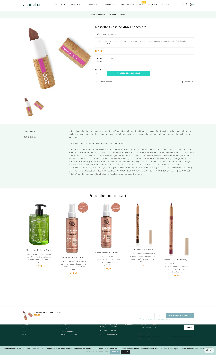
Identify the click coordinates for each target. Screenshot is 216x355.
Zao (111, 59)
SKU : (99, 61)
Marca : (100, 58)
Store (24, 335)
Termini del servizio (69, 335)
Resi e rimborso (67, 331)
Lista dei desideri (105, 82)
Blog (24, 331)
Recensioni (30, 137)
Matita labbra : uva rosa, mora (177, 260)
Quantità (99, 69)
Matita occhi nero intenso (142, 249)
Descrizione (30, 132)
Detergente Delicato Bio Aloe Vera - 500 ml (39, 250)
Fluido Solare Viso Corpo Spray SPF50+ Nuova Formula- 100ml (108, 253)
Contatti (25, 324)
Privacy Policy (66, 328)
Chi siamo (26, 328)
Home (93, 14)
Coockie (64, 324)
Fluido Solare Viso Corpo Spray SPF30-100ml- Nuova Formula (73, 257)
